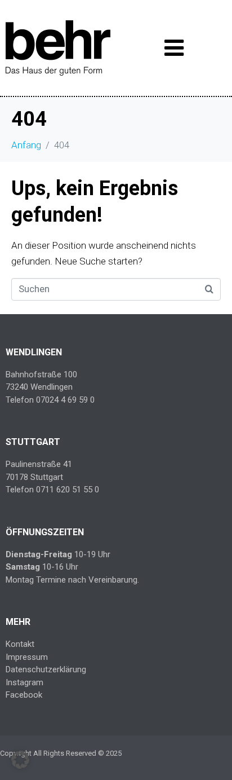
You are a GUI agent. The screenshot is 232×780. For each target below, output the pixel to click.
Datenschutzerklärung (46, 669)
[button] (20, 759)
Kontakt (20, 644)
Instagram (24, 682)
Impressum (27, 657)
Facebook (24, 695)
